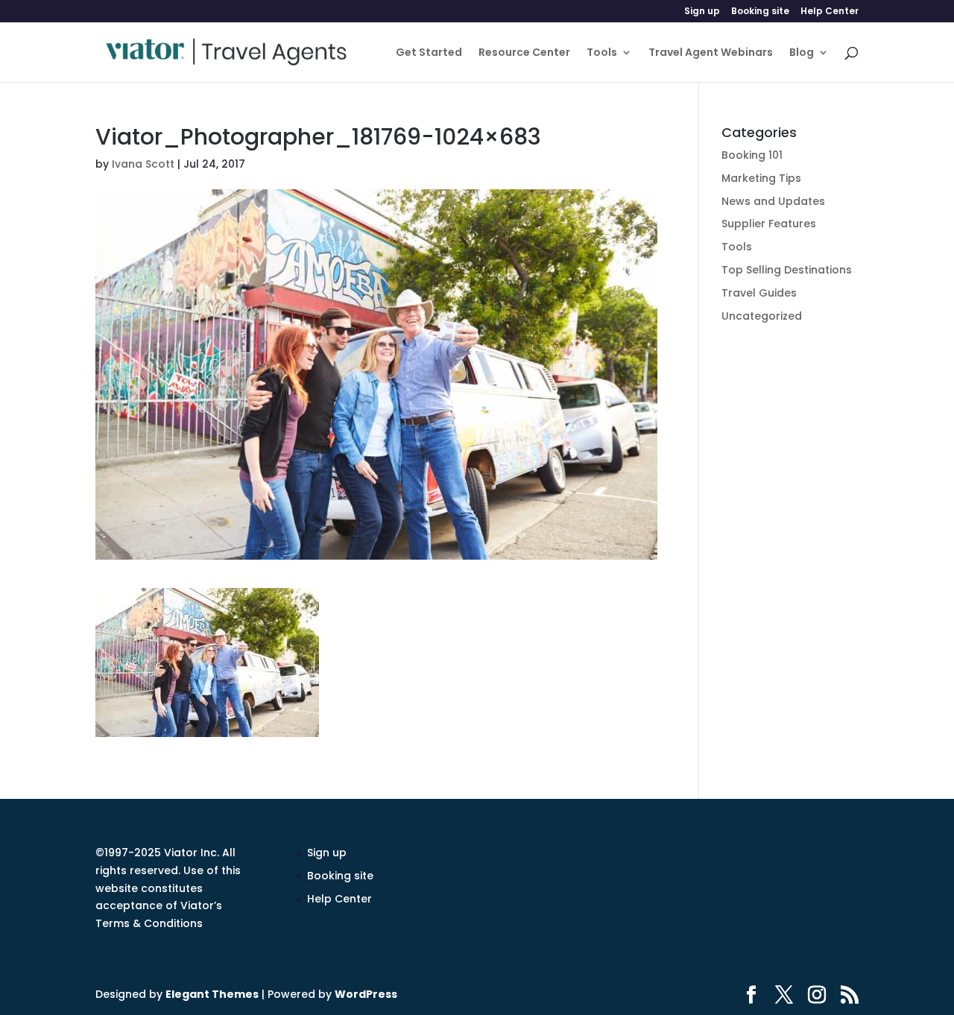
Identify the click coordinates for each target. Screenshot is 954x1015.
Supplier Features (768, 223)
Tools (602, 53)
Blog (801, 53)
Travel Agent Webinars (710, 53)
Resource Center (524, 53)
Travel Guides (759, 292)
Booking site (760, 12)
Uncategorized (761, 316)
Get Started (429, 53)
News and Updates (773, 201)
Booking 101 (752, 155)
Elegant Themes (212, 994)
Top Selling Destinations (786, 269)
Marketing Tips (761, 178)
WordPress (366, 994)
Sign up (702, 12)
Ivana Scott (143, 163)
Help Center (829, 12)
